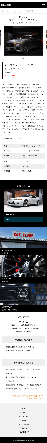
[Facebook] (23, 322)
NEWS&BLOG (23, 424)
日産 (7, 219)
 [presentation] (2, 202)
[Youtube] (27, 322)
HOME (23, 409)
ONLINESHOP (23, 432)
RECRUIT (23, 428)
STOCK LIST (23, 416)
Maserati (23, 17)
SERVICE (23, 412)
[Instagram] (20, 322)
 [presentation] (45, 202)
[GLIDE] (6, 5)
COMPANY (23, 420)
